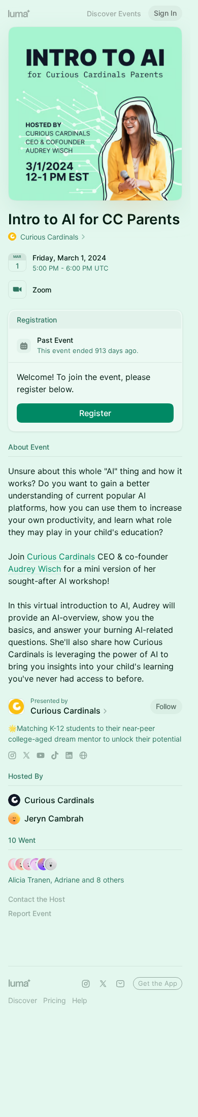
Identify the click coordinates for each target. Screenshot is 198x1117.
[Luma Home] (19, 13)
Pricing (54, 1000)
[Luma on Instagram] (85, 983)
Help (79, 1000)
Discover (22, 1000)
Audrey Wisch (34, 569)
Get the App (157, 983)
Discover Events (114, 13)
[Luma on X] (103, 983)
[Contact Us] (120, 983)
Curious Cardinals (61, 556)
